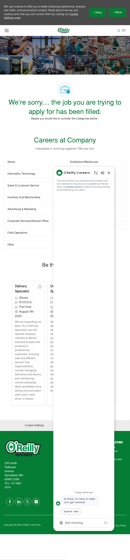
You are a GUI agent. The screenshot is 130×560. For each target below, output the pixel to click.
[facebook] (10, 501)
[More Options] (61, 523)
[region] (83, 347)
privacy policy (74, 186)
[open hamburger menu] (7, 30)
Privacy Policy (119, 526)
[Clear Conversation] (95, 173)
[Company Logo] (63, 30)
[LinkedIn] (18, 501)
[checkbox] (40, 287)
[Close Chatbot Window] (109, 172)
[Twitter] (27, 501)
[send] (106, 523)
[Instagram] (36, 501)
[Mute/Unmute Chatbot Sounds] (102, 172)
